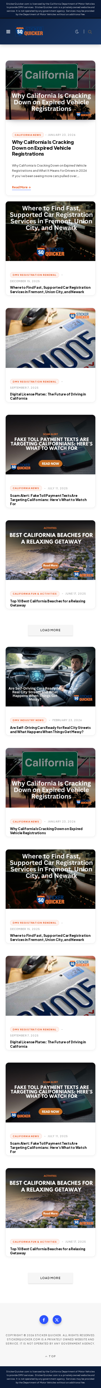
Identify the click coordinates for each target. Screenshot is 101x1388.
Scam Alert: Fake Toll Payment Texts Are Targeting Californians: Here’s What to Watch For (48, 499)
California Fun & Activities (35, 593)
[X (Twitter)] (57, 1319)
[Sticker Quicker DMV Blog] (29, 31)
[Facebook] (43, 1319)
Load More (50, 630)
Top (52, 1356)
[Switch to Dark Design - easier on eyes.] (76, 31)
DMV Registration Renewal (34, 274)
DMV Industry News (28, 720)
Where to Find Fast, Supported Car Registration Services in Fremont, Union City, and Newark (50, 289)
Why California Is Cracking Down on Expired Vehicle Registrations (43, 148)
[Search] (88, 32)
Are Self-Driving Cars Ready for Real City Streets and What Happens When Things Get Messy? (50, 730)
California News (28, 134)
